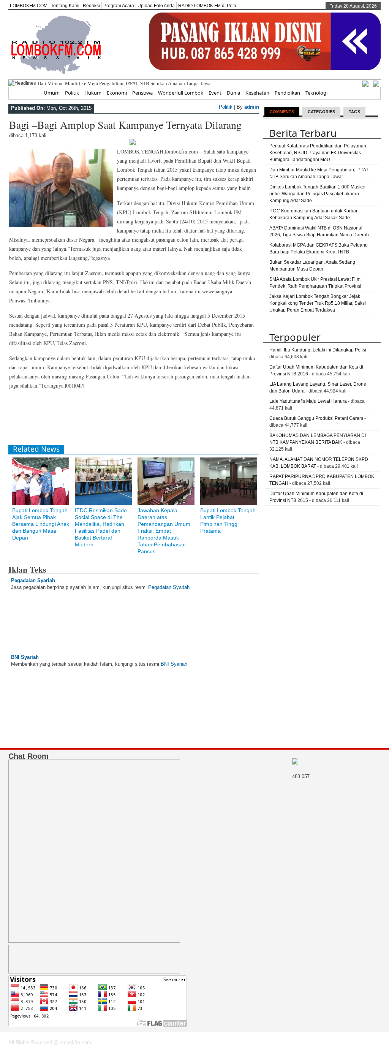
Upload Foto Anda (156, 5)
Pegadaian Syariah (33, 580)
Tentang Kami (65, 5)
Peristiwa (142, 92)
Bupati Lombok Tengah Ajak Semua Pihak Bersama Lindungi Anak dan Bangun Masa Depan (40, 524)
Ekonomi (117, 92)
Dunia (233, 92)
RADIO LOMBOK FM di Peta (207, 5)
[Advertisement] (146, 420)
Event (215, 92)
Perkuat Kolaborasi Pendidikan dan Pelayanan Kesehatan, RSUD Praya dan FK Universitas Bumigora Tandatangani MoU (317, 152)
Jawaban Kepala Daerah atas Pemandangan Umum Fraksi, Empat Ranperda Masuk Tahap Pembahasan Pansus (164, 530)
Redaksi (91, 5)
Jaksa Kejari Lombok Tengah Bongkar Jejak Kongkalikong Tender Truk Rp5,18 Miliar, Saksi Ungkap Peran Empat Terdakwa (317, 303)
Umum (52, 92)
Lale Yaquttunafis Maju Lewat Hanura (308, 401)
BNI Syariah (25, 657)
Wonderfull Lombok (180, 92)
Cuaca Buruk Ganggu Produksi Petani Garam (316, 418)
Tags (354, 111)
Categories (321, 111)
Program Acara (118, 5)
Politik (72, 92)
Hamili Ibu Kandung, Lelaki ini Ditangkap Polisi (317, 350)
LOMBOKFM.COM (28, 5)
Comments (282, 111)
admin (251, 107)
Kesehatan (257, 92)
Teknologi (316, 92)
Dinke (44, 83)
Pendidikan (287, 92)
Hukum (92, 92)
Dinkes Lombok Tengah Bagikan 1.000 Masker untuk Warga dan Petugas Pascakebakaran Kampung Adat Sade (317, 193)
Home (31, 92)
